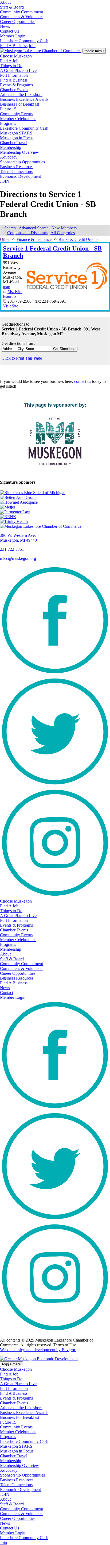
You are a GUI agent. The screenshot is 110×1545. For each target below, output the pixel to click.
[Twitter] (55, 785)
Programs (8, 123)
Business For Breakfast (19, 104)
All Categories (62, 232)
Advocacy (8, 157)
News (5, 26)
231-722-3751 (12, 549)
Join (32, 45)
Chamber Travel (13, 142)
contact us (82, 381)
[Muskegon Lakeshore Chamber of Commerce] (40, 50)
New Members (64, 228)
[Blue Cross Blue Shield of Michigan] (55, 492)
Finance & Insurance (34, 239)
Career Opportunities (17, 21)
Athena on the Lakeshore (21, 94)
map (6, 286)
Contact (6, 992)
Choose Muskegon (16, 56)
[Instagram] (55, 896)
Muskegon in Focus (16, 138)
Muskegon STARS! (17, 133)
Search (10, 228)
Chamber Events (14, 89)
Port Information (14, 75)
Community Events (16, 113)
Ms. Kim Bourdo (12, 294)
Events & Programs (16, 85)
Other (5, 239)
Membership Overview (19, 152)
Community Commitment (21, 12)
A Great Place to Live (18, 70)
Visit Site (10, 306)
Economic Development (20, 176)
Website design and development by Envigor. (38, 1349)
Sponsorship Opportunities (22, 162)
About (5, 2)
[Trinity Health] (55, 521)
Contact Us (9, 31)
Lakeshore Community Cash (24, 40)
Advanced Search (34, 228)
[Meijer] (55, 507)
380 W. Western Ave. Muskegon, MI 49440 (18, 537)
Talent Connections (16, 171)
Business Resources (16, 166)
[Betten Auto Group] (55, 497)
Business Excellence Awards (24, 99)
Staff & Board (12, 7)
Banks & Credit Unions (78, 239)
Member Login (12, 36)
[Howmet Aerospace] (55, 502)
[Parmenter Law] (55, 512)
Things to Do (11, 65)
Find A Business (14, 45)
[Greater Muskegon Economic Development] (39, 1359)
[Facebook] (55, 674)
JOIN (4, 181)
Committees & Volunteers (21, 16)
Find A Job (9, 61)
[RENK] (55, 516)
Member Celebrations (18, 118)
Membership (10, 147)
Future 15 (8, 109)
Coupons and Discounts (27, 232)
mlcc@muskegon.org (18, 558)
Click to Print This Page (22, 358)
